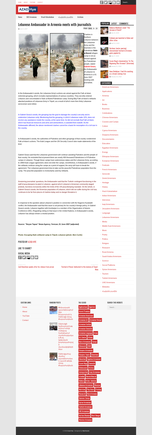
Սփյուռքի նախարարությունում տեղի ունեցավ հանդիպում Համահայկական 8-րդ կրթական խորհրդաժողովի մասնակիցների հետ (65, 336)
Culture (105, 126)
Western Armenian (85, 420)
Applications (107, 91)
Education (106, 143)
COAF (89, 346)
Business (105, 109)
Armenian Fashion (85, 324)
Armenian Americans (86, 315)
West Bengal (95, 415)
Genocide (106, 174)
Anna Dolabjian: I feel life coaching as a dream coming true (121, 72)
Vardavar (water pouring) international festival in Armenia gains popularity (120, 50)
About (26, 2)
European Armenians (110, 161)
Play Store (90, 389)
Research (106, 248)
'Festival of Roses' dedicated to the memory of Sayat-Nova (79, 268)
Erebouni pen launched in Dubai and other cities (121, 39)
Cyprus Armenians (109, 130)
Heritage (105, 183)
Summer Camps (84, 398)
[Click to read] (104, 30)
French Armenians (109, 170)
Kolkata (81, 380)
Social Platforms (108, 265)
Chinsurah (82, 346)
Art (103, 100)
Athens (90, 337)
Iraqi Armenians (108, 204)
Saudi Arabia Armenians (111, 256)
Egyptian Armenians (110, 148)
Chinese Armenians (110, 117)
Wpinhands (85, 431)
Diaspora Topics (84, 354)
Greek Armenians (109, 178)
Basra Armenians (85, 341)
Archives (80, 17)
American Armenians (110, 87)
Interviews (106, 200)
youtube (118, 2)
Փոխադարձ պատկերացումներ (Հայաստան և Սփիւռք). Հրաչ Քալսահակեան (65, 313)
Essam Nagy (83, 363)
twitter (106, 2)
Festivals (105, 165)
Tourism (105, 274)
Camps (94, 341)
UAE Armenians (31, 17)
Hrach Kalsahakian (47, 17)
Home (19, 2)
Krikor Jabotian (91, 380)
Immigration (83, 372)
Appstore (92, 307)
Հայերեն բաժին (65, 17)
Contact (40, 2)
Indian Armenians (109, 196)
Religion (105, 243)
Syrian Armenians (109, 269)
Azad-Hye (32, 241)
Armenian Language (85, 333)
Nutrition (82, 389)
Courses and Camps (110, 122)
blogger (114, 2)
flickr (110, 2)
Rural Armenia (107, 252)
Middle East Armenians (111, 226)
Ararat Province (84, 311)
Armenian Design (95, 320)
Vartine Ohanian (84, 415)
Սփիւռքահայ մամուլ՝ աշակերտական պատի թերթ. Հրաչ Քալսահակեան (65, 359)
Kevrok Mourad (91, 376)
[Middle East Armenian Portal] (28, 10)
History (105, 187)
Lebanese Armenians (110, 217)
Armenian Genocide (85, 328)
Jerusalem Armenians (110, 209)
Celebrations (107, 113)
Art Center (82, 337)
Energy (105, 152)
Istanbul (81, 376)
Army (95, 333)
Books (104, 104)
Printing (98, 389)
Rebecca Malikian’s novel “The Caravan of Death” (119, 28)
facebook (101, 2)
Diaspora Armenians (110, 135)
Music (104, 230)
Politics (105, 239)
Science (105, 261)
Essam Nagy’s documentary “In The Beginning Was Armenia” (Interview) (121, 62)
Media (104, 222)
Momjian (97, 385)
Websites (105, 287)
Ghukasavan (83, 367)
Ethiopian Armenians (110, 156)
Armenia (105, 96)
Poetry (104, 235)
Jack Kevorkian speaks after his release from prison (36, 266)
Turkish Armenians (109, 278)
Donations (94, 354)
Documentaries (108, 139)
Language (106, 213)
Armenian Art (83, 320)
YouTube (32, 2)
